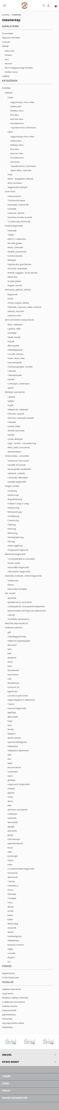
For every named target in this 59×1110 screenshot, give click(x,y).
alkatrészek (13, 877)
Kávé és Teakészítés (17, 239)
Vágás (10, 949)
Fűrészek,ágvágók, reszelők (20, 366)
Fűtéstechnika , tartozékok (17, 456)
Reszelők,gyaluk (15, 243)
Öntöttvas (15, 162)
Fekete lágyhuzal (15, 545)
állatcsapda (13, 716)
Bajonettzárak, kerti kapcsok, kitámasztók (27, 610)
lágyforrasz (13, 691)
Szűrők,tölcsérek (15, 256)
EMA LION (9, 51)
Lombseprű (13, 771)
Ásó (9, 759)
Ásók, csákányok (15, 324)
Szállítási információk (11, 989)
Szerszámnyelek (15, 362)
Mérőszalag (13, 923)
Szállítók (5, 76)
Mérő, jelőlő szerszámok (19, 447)
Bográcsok (12, 294)
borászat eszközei (16, 944)
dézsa (10, 801)
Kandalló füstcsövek (17, 465)
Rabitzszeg (13, 533)
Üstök (10, 298)
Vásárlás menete (9, 1006)
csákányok (12, 814)
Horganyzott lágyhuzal (18, 550)
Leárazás (6, 42)
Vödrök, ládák (14, 426)
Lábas (10, 131)
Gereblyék (12, 333)
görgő (10, 835)
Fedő (10, 174)
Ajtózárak (12, 598)
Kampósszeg (13, 507)
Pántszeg (12, 528)
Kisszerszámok (14, 767)
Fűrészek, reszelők (16, 413)
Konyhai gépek (14, 281)
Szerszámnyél (14, 839)
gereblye (11, 780)
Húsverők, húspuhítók (17, 268)
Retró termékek (15, 183)
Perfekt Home (11, 72)
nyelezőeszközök (15, 843)
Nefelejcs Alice (16, 110)
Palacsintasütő (14, 196)
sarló (10, 852)
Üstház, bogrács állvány (18, 303)
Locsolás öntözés (15, 354)
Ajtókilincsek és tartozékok (20, 602)
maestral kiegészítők (17, 708)
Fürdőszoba (13, 580)
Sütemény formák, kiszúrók (20, 217)
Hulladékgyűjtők (15, 350)
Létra (10, 902)
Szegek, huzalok (12, 486)
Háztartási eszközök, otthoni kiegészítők (23, 575)
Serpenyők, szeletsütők (18, 204)
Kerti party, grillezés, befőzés (18, 289)
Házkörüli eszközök (13, 627)
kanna (10, 915)
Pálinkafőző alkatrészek (18, 750)
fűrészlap (12, 894)
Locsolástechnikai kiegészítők (21, 868)
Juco (7, 59)
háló (9, 653)
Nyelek (11, 388)
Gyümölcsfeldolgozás (17, 742)
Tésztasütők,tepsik (16, 200)
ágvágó (11, 826)
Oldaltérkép (7, 1027)
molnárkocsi (13, 885)
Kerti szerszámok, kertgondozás (19, 319)
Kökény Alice (16, 106)
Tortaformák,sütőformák (19, 221)
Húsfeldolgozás (15, 936)
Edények (8, 92)
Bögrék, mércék (15, 285)
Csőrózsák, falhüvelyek (18, 477)
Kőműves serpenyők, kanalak (21, 418)
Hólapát (11, 788)
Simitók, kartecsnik (16, 430)
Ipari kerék (12, 830)
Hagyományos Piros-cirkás (22, 102)
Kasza (10, 847)
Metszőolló (13, 822)
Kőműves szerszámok (17, 809)
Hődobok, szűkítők (16, 473)
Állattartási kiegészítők (15, 554)
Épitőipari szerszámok (15, 392)
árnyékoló (12, 657)
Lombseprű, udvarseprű (19, 383)
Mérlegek (12, 260)
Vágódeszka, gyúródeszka (19, 264)
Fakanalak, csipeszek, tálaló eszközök (24, 307)
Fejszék (11, 341)
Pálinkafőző (13, 746)
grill (9, 632)
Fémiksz (8, 55)
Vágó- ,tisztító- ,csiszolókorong (22, 443)
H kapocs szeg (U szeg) (18, 503)
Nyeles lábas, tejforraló (20, 170)
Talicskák (12, 371)
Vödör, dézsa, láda (16, 358)
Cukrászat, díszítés (16, 213)
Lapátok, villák (14, 328)
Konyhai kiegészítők (14, 225)
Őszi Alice (14, 115)
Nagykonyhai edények (17, 187)
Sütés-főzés (10, 191)
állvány (11, 906)
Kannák (11, 379)
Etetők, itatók (14, 563)
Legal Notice (8, 993)
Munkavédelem (14, 451)
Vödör (10, 797)
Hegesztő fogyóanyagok (19, 640)
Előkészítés (13, 277)
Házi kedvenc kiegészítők (19, 571)
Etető (10, 662)
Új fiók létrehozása (10, 977)
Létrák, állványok (15, 439)
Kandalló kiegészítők (17, 482)
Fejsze (10, 860)
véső (10, 725)
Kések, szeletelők (15, 247)
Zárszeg (11, 541)
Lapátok (11, 397)
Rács (10, 649)
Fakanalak (12, 230)
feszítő (11, 729)
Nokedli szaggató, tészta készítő (22, 272)
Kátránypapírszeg (15, 537)
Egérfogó (12, 712)
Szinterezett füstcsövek (18, 460)
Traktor (11, 704)
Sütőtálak (12, 209)
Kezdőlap (6, 88)
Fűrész (11, 890)
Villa (9, 754)
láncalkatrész (13, 683)
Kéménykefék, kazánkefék (19, 469)
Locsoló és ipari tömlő (18, 695)
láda (9, 805)
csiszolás (12, 953)
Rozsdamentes (17, 123)
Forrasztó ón (13, 687)
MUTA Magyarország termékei (19, 67)
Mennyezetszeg (15, 512)
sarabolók (12, 818)
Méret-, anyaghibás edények (20, 178)
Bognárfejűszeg (15, 499)
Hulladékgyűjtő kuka (17, 636)
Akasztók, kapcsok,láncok (16, 623)
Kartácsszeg (13, 495)
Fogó (10, 721)
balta (10, 864)
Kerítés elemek (14, 738)
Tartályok (12, 898)
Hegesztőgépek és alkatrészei (21, 700)
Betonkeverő (13, 670)
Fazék (10, 97)
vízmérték (12, 928)
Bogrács (11, 957)
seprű (10, 776)
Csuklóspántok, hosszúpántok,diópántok (26, 606)
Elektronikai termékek (17, 589)
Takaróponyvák (15, 375)
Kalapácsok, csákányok (18, 409)
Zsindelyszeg (13, 516)
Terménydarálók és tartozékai (21, 559)
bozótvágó (13, 856)
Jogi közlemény (9, 1014)
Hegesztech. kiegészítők (19, 784)
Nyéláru (11, 401)
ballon (10, 919)
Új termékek (7, 33)
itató (10, 666)
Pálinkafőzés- (13, 940)
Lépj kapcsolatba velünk (13, 1023)
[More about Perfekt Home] (18, 1041)
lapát (10, 763)
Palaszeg (12, 524)
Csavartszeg (13, 520)
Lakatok (11, 615)
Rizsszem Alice (16, 119)
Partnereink (7, 1019)
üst (9, 961)
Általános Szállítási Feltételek (15, 997)
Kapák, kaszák (14, 337)
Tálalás (11, 234)
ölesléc (11, 932)
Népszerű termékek (11, 37)
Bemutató (12, 645)
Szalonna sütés (14, 315)
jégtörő (11, 792)
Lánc (10, 678)
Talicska (11, 881)
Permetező (13, 873)
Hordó (10, 911)
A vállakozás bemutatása (13, 1002)
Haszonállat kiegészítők (18, 567)
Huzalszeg (12, 490)
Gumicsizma (13, 674)
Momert (8, 63)
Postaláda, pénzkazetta (18, 619)
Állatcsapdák (13, 345)
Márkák (5, 46)
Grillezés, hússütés (16, 311)
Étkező (11, 584)
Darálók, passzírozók (17, 251)
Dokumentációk (9, 1010)
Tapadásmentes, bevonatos (23, 127)
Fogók (10, 405)
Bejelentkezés (8, 973)
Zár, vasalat (10, 593)
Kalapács (12, 733)
